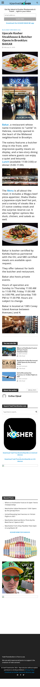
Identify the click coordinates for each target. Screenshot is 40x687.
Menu (10, 190)
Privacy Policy (30, 670)
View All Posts (32, 390)
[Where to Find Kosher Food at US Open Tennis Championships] (9, 351)
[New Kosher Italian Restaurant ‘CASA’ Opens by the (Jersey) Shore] (9, 364)
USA (19, 30)
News (15, 30)
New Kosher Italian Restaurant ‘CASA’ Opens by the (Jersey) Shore (27, 362)
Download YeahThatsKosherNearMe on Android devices (20, 454)
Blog (4, 30)
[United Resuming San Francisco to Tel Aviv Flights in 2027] (9, 376)
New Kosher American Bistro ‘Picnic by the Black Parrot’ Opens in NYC (20, 521)
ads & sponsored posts (16, 660)
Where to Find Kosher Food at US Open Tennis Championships (27, 350)
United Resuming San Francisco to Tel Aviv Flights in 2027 (27, 374)
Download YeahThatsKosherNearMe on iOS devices (20, 460)
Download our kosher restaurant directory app (19, 672)
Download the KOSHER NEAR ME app (20, 23)
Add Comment (23, 354)
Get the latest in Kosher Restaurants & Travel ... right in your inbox (20, 10)
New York (9, 30)
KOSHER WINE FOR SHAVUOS (20, 532)
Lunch (5, 161)
